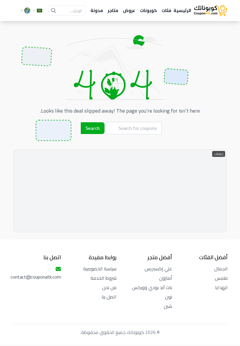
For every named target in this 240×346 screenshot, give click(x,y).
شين (168, 306)
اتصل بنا (109, 296)
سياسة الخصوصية (99, 268)
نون (168, 296)
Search (92, 128)
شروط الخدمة (103, 278)
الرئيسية (182, 10)
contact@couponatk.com (36, 276)
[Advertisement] (120, 191)
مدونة (96, 10)
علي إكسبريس (158, 268)
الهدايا (221, 287)
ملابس (221, 278)
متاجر (113, 10)
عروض (129, 10)
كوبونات (148, 10)
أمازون (165, 278)
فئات (166, 10)
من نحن (109, 287)
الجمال (221, 268)
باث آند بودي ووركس (152, 287)
